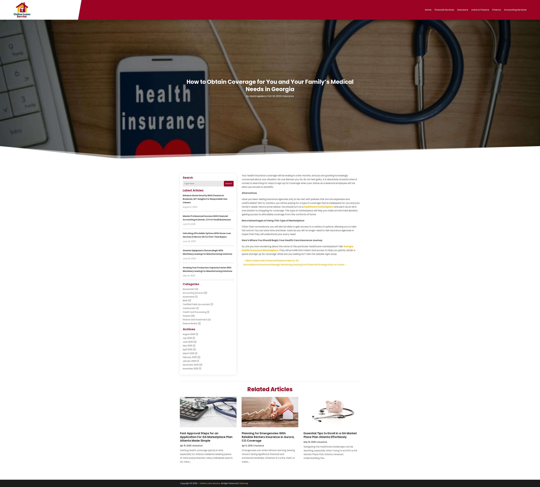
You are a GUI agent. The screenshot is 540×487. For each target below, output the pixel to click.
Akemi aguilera (257, 96)
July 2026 (187, 338)
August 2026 (189, 334)
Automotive (188, 296)
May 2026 (187, 345)
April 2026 (187, 349)
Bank (185, 300)
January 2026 (189, 361)
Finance (496, 9)
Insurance (462, 9)
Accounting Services (515, 9)
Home (428, 9)
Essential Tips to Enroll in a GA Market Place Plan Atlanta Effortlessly (330, 435)
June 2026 (188, 341)
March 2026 (188, 353)
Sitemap (244, 483)
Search (228, 183)
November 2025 (190, 368)
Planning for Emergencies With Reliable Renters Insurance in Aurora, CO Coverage (268, 437)
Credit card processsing (194, 312)
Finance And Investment (195, 319)
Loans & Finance (480, 9)
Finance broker (190, 323)
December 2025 (191, 364)
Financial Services (444, 9)
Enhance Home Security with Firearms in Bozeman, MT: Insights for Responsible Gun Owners (205, 199)
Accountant (189, 289)
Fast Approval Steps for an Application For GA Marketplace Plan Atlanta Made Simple (206, 437)
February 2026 (190, 357)
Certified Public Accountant (196, 304)
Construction (189, 308)
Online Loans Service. (210, 483)
